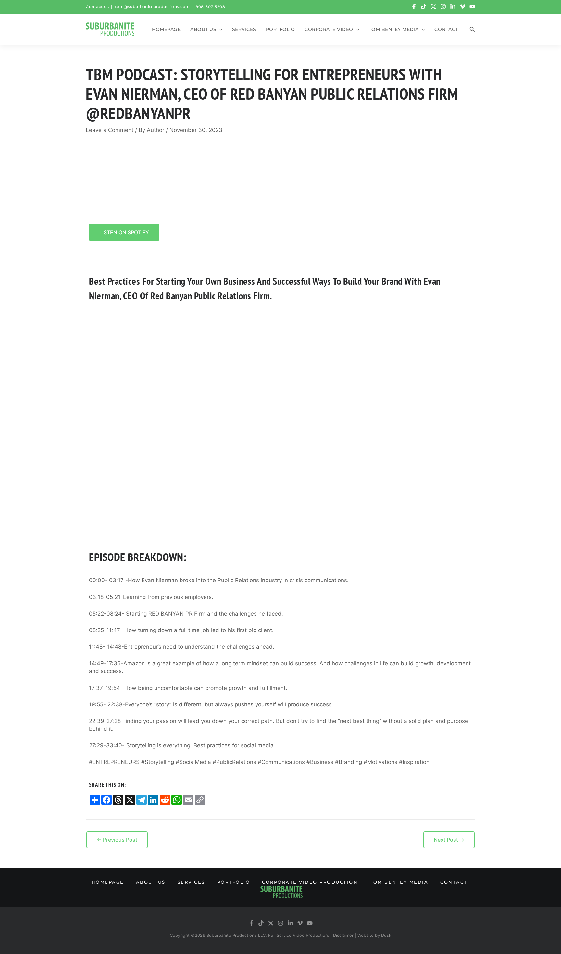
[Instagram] (443, 6)
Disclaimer (343, 935)
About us (203, 29)
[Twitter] (433, 6)
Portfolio (280, 29)
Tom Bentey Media (394, 29)
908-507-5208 (210, 6)
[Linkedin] (453, 6)
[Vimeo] (463, 6)
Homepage (166, 29)
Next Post (449, 840)
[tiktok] (424, 6)
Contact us (97, 6)
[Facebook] (414, 6)
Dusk (386, 935)
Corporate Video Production (310, 882)
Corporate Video (329, 29)
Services (244, 29)
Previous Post (117, 840)
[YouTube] (472, 6)
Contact (446, 29)
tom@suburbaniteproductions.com (152, 6)
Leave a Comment (109, 130)
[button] (219, 29)
